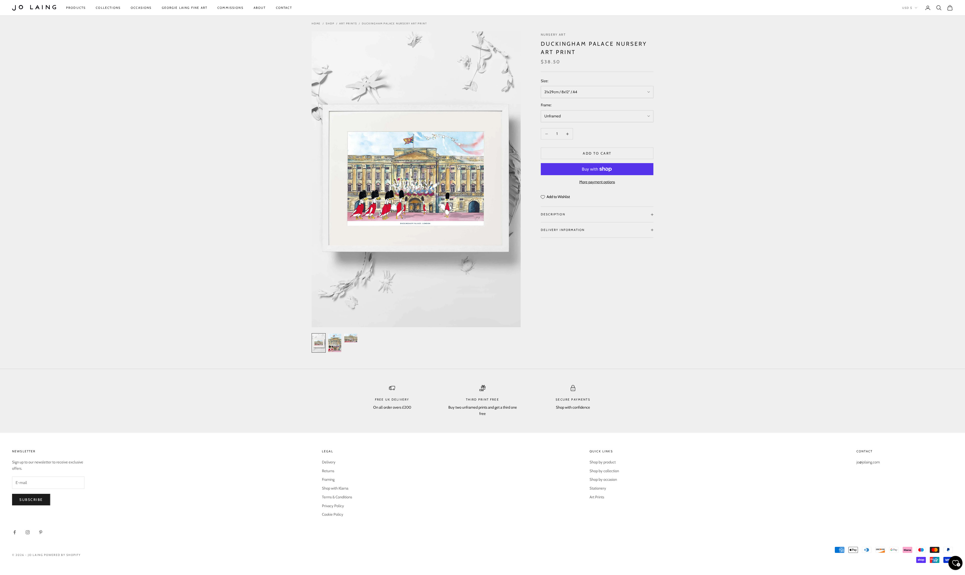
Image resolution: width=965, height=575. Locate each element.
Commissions (230, 8)
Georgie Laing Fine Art (185, 8)
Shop (330, 23)
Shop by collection (604, 471)
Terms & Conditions (337, 497)
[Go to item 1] (319, 343)
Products (76, 8)
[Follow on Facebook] (14, 532)
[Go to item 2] (335, 343)
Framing (328, 479)
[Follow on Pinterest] (40, 532)
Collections (108, 8)
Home (316, 23)
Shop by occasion (603, 479)
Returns (328, 471)
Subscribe (31, 499)
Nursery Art (553, 34)
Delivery (328, 462)
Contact (284, 8)
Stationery (598, 488)
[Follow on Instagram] (27, 532)
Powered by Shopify (62, 555)
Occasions (141, 8)
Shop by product (603, 462)
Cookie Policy (332, 514)
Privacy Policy (333, 506)
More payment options (597, 182)
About (260, 8)
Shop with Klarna (335, 488)
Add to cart (597, 153)
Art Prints (348, 23)
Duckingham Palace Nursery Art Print (394, 23)
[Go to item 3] (351, 338)
